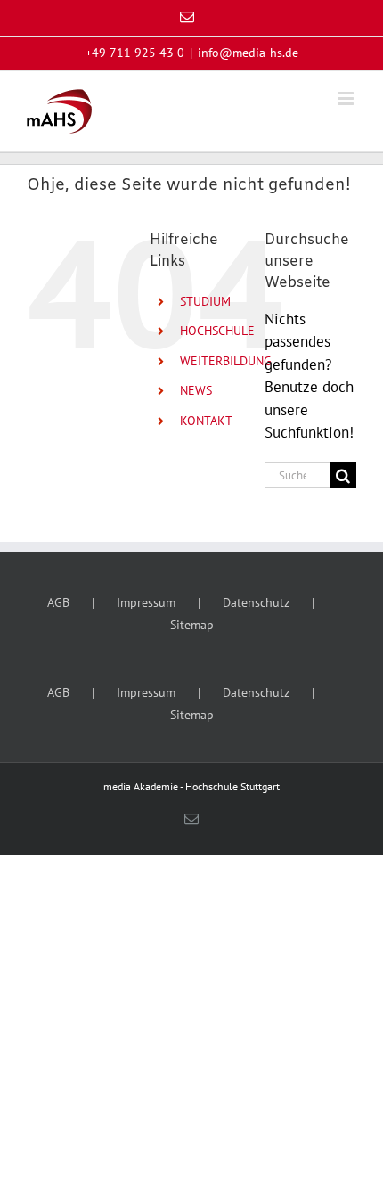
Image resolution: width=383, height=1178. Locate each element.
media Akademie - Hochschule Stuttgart (191, 786)
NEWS (196, 390)
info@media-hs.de (248, 53)
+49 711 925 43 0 (135, 53)
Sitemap (192, 625)
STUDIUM (205, 301)
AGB (58, 602)
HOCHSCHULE (217, 331)
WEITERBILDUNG (226, 361)
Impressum (146, 602)
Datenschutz (256, 602)
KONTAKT (206, 421)
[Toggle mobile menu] (347, 98)
